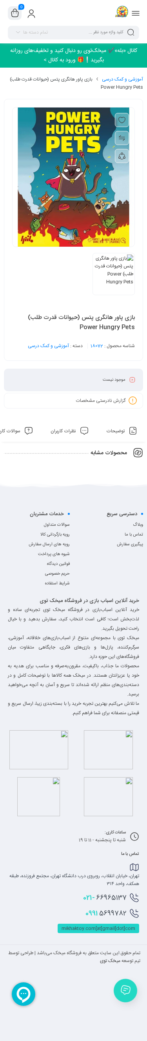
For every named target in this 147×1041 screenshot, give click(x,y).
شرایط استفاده (57, 583)
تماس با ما (134, 534)
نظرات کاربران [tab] (64, 431)
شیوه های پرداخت (54, 554)
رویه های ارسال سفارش (49, 544)
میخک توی (110, 961)
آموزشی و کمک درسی (122, 79)
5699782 (106, 913)
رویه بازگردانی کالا (55, 534)
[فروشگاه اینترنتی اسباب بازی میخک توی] (122, 12)
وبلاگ (138, 525)
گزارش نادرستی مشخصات (100, 400)
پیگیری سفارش (130, 544)
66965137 (105, 897)
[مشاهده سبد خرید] (15, 13)
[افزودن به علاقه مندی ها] (122, 120)
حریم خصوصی (57, 573)
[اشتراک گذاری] (122, 156)
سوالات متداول (57, 525)
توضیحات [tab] (116, 431)
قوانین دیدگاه (58, 564)
